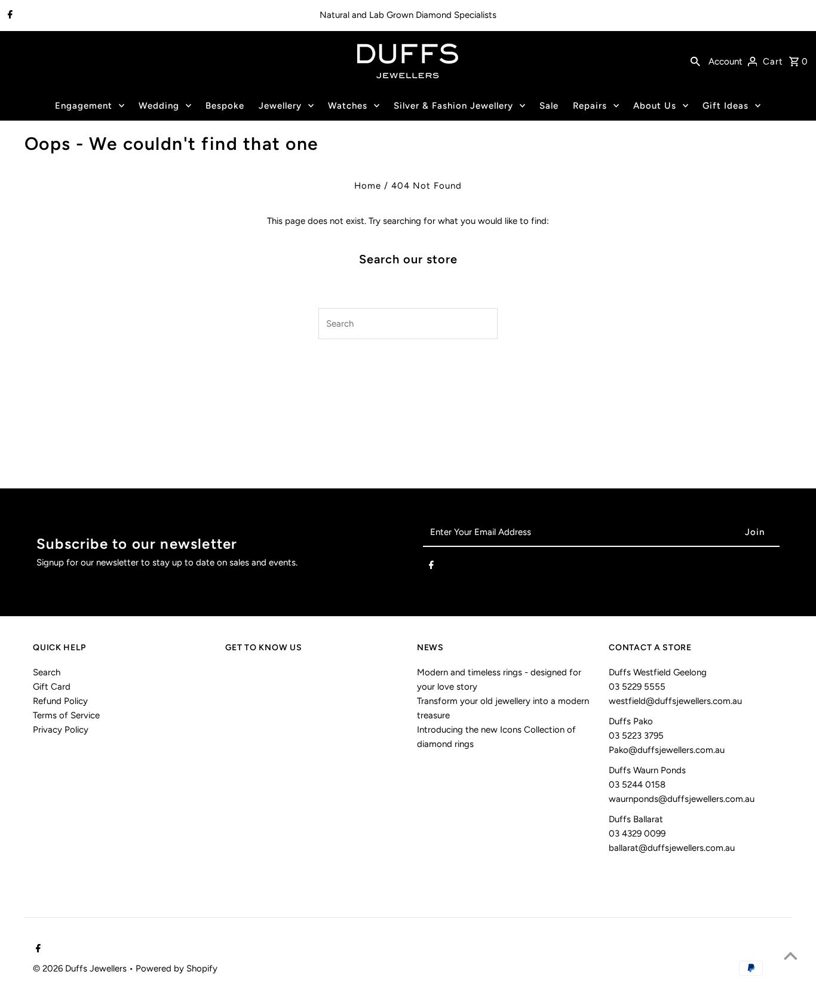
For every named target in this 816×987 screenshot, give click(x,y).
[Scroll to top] (790, 955)
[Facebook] (9, 15)
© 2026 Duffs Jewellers (81, 968)
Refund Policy (60, 701)
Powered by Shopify (176, 968)
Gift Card (51, 686)
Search (46, 672)
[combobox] (393, 324)
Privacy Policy (60, 729)
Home (367, 185)
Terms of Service (66, 715)
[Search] (695, 61)
